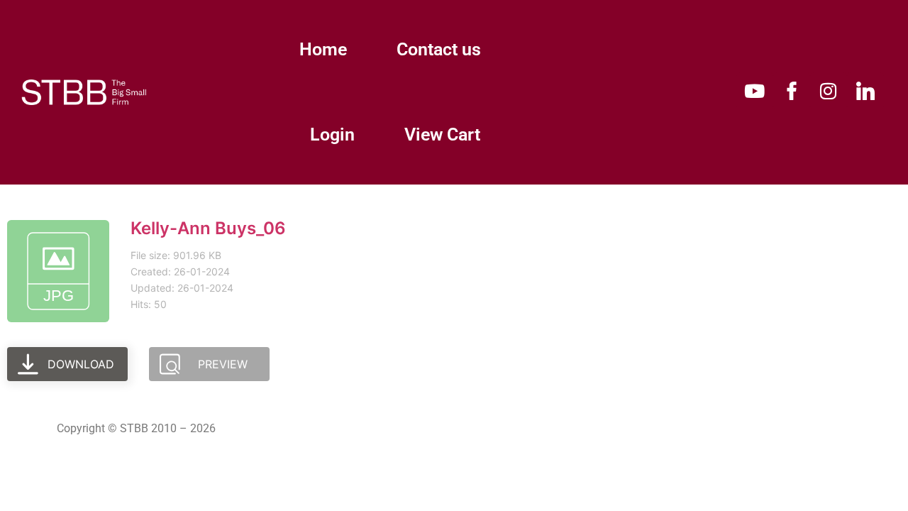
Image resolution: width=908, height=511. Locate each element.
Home (323, 49)
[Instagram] (828, 90)
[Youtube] (754, 90)
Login (332, 134)
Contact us (439, 49)
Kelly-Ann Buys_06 (208, 228)
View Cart (442, 134)
